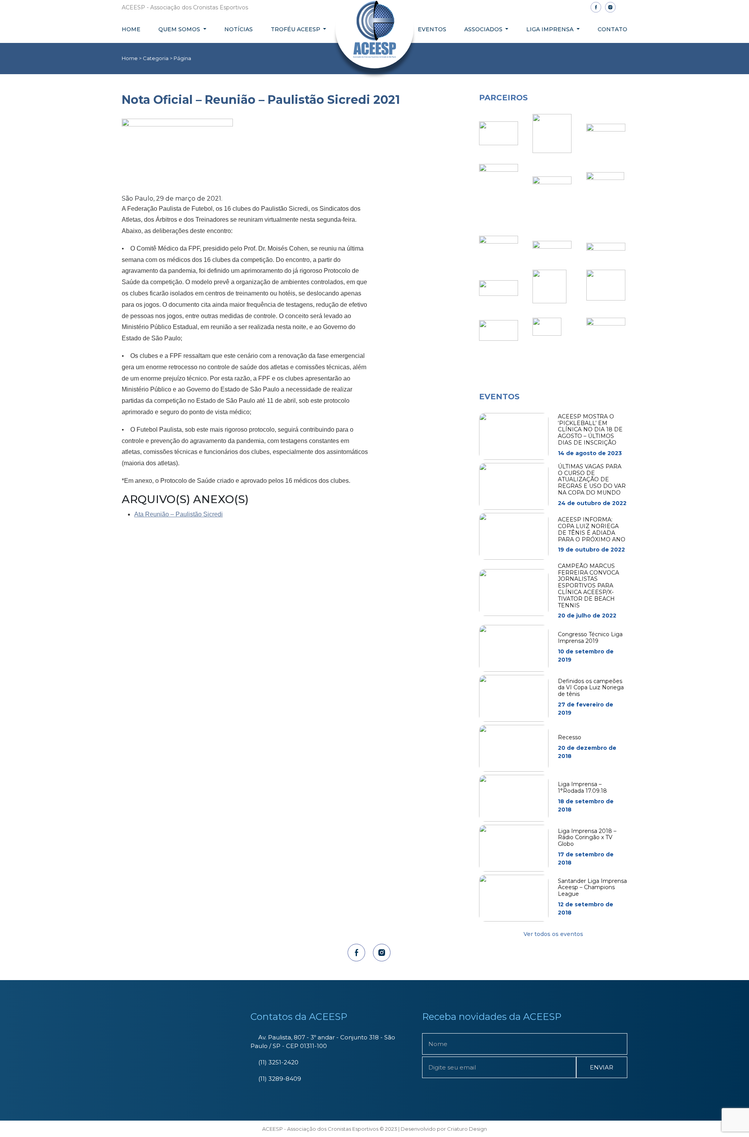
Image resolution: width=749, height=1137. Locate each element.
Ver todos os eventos (553, 934)
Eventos (432, 29)
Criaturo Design (467, 1129)
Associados (484, 29)
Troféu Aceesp (296, 29)
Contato (612, 29)
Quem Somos (180, 29)
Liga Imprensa (550, 29)
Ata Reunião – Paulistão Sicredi (178, 514)
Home (131, 29)
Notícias (238, 29)
